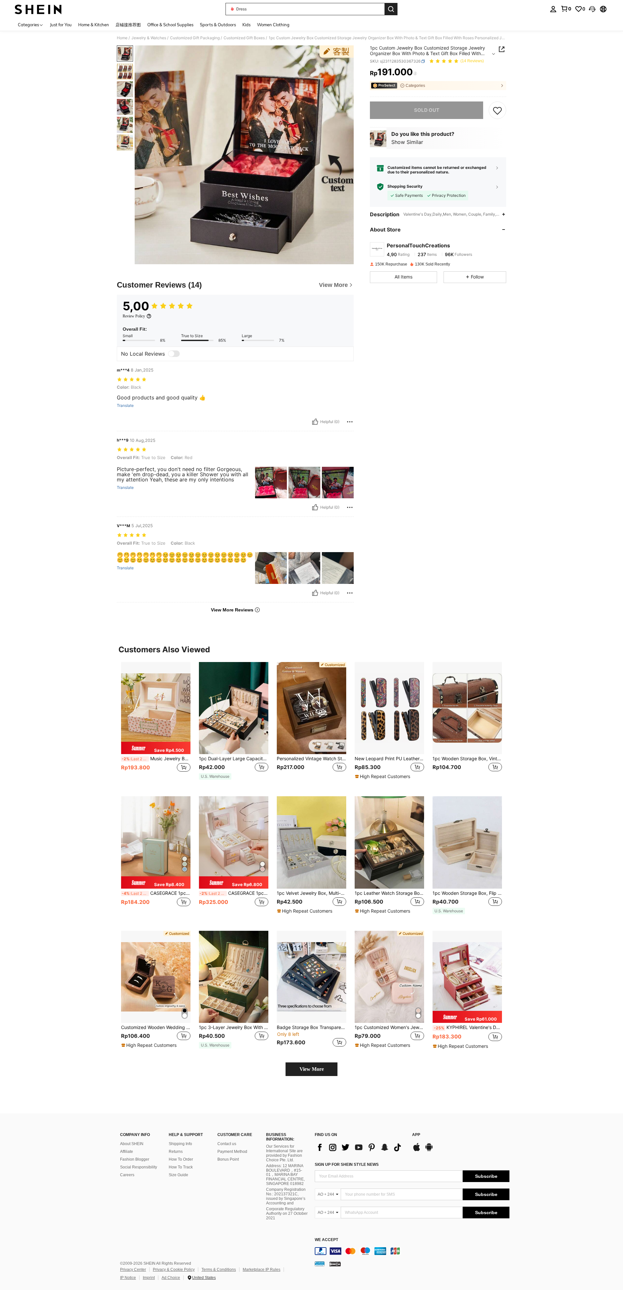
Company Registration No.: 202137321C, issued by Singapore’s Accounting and (286, 1196)
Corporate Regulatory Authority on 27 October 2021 (287, 1213)
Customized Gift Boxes (244, 38)
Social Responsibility (138, 1167)
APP (416, 1135)
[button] (592, 9)
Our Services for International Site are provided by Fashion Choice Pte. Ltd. (284, 1153)
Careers (127, 1175)
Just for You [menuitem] (61, 24)
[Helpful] (315, 422)
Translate (125, 405)
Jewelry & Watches (148, 38)
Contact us (226, 1144)
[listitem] (155, 724)
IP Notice (128, 1277)
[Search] (391, 9)
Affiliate (126, 1151)
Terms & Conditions (219, 1269)
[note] (155, 748)
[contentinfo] (412, 1251)
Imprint (149, 1277)
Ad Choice (171, 1277)
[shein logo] (38, 9)
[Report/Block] (350, 422)
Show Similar (407, 142)
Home (122, 38)
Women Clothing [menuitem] (273, 24)
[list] (360, 1147)
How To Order (181, 1159)
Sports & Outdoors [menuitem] (218, 24)
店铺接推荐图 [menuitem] (128, 24)
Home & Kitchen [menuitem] (93, 24)
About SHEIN (131, 1144)
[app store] (416, 1150)
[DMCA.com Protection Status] (335, 1263)
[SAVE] (497, 110)
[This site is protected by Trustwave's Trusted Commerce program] (319, 1263)
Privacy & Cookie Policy (174, 1269)
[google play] (429, 1150)
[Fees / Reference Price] (415, 73)
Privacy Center (133, 1269)
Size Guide (178, 1175)
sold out (426, 110)
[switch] (174, 353)
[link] (565, 9)
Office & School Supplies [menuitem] (170, 24)
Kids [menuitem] (246, 24)
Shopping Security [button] (404, 186)
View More (311, 1069)
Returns (176, 1151)
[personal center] (553, 9)
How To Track (181, 1167)
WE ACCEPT (326, 1240)
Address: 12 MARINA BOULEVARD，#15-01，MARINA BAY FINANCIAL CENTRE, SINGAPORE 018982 (285, 1175)
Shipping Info (180, 1144)
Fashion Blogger (134, 1159)
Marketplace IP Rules (261, 1269)
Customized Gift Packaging (195, 38)
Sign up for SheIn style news (347, 1164)
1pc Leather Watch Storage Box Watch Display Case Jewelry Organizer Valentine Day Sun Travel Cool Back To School (389, 893)
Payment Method (232, 1151)
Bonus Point (228, 1159)
